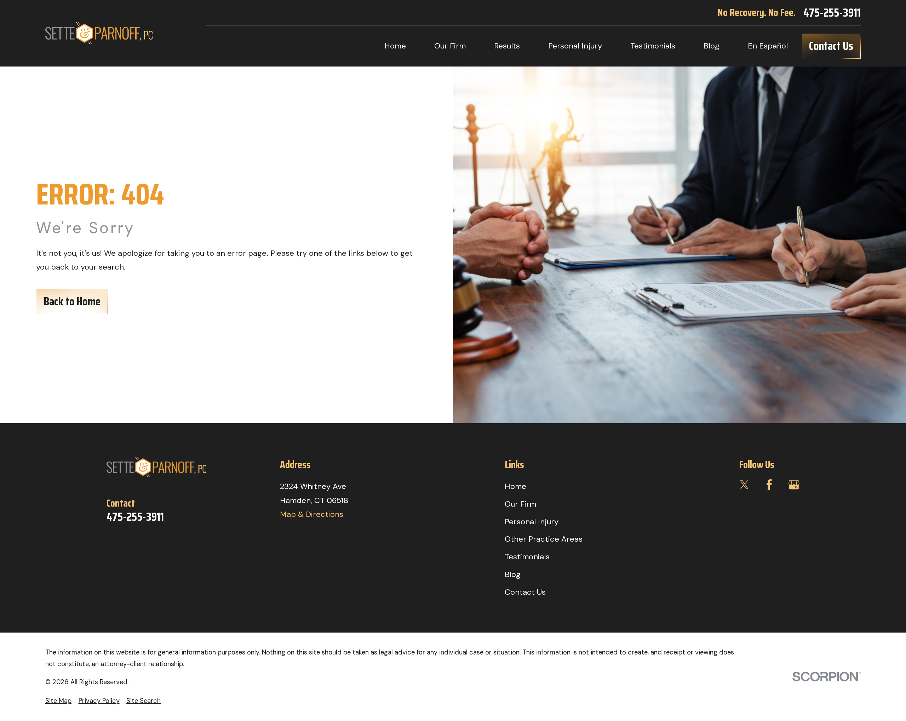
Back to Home (72, 301)
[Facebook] (769, 484)
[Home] (99, 33)
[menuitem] (58, 701)
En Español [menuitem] (768, 46)
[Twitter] (744, 484)
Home (515, 486)
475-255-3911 (832, 12)
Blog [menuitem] (711, 46)
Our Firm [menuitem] (450, 46)
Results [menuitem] (507, 46)
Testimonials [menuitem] (652, 46)
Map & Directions (311, 514)
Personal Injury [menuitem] (575, 46)
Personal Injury (531, 522)
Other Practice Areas (544, 539)
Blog (513, 574)
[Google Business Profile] (794, 484)
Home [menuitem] (395, 46)
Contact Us (831, 46)
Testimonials (527, 557)
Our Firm (520, 504)
